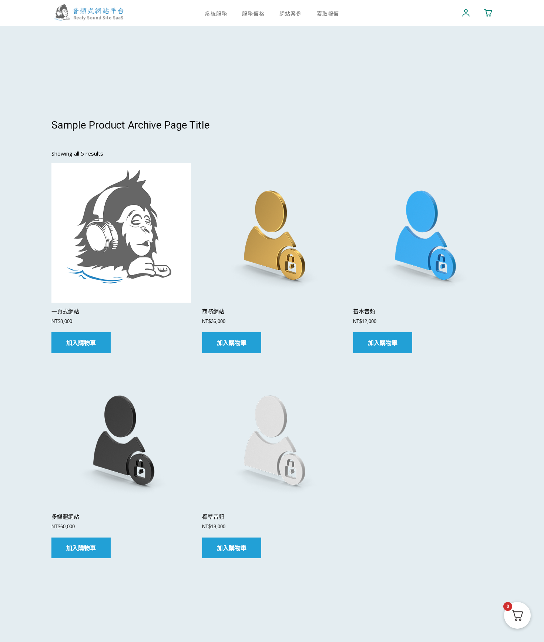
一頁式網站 (65, 311)
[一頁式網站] (121, 233)
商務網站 (213, 311)
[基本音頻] (423, 233)
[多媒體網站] (121, 438)
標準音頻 (213, 516)
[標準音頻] (272, 438)
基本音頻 (364, 311)
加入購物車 (81, 343)
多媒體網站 (65, 516)
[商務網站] (272, 233)
